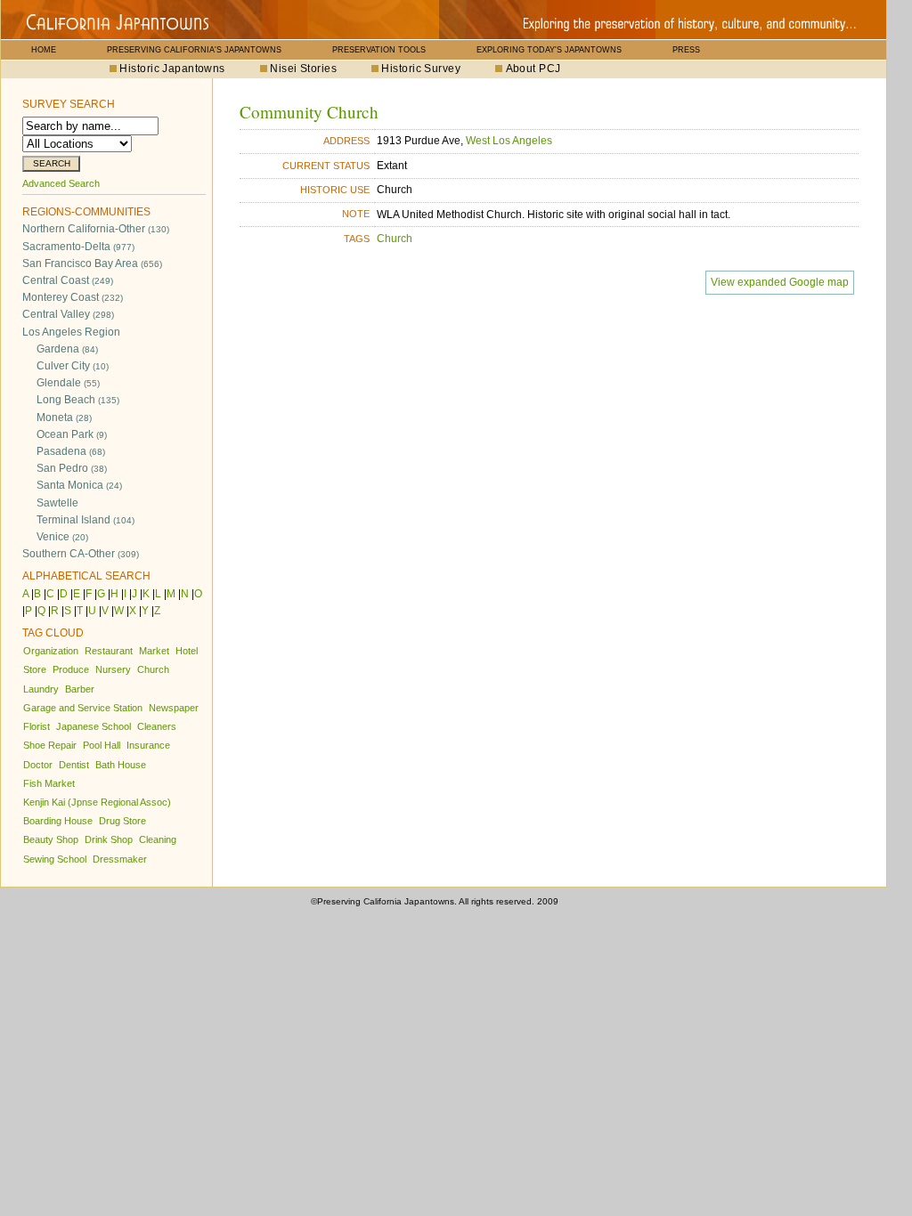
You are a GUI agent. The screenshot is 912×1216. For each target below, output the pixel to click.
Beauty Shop (50, 839)
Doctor (38, 764)
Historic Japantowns (171, 68)
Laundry (41, 689)
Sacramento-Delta (78, 246)
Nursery (113, 669)
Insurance (148, 745)
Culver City (73, 366)
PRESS (686, 49)
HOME (43, 49)
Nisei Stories (303, 68)
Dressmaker (120, 859)
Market (154, 650)
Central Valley (68, 314)
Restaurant (109, 650)
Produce (71, 669)
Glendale (68, 383)
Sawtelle (57, 503)
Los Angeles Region (71, 332)
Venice (62, 537)
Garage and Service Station (82, 707)
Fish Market (49, 783)
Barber (79, 689)
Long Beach (78, 399)
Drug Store (122, 820)
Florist (36, 726)
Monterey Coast (72, 297)
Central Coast (67, 280)
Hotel (186, 650)
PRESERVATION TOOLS (379, 49)
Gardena (67, 349)
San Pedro (72, 468)
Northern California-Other (95, 229)
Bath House (120, 764)
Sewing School (54, 859)
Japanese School (93, 726)
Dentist (74, 764)
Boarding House (58, 820)
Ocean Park (72, 434)
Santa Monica (79, 485)
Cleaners (156, 726)
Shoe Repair (50, 745)
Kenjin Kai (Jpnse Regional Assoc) (97, 802)
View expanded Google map (780, 282)
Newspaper (174, 707)
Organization (50, 650)
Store (34, 669)
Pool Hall (101, 745)
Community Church (309, 112)
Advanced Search (61, 183)
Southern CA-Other (80, 553)
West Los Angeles (509, 140)
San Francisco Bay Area (92, 263)
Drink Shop (109, 839)
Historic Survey (420, 68)
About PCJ (533, 68)
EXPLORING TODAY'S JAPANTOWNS (549, 49)
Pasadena (71, 451)
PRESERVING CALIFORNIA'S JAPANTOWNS (194, 49)
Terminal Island (85, 520)
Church (153, 669)
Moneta (64, 417)
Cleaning (157, 839)
